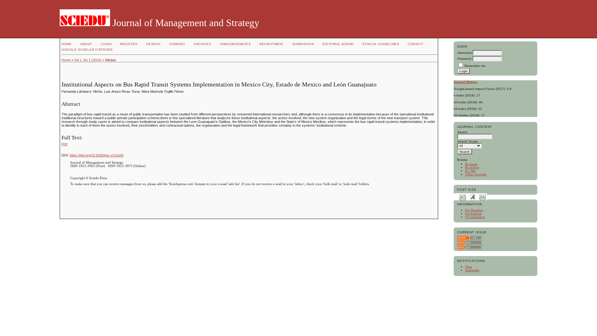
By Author (472, 167)
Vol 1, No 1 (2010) (87, 60)
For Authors (473, 213)
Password (464, 58)
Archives (202, 44)
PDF (65, 144)
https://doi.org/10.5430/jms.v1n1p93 (96, 155)
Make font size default (473, 196)
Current (177, 44)
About (86, 44)
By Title (470, 171)
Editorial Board (338, 44)
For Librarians (475, 217)
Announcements (235, 44)
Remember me (475, 66)
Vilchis (110, 60)
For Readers (474, 210)
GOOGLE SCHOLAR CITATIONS (87, 49)
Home (67, 44)
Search (153, 44)
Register (128, 44)
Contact (415, 44)
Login (106, 44)
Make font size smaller (463, 196)
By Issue (471, 164)
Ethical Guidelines (381, 44)
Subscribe (472, 270)
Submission (303, 44)
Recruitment (271, 44)
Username (464, 52)
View (468, 266)
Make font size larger (482, 196)
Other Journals (475, 174)
